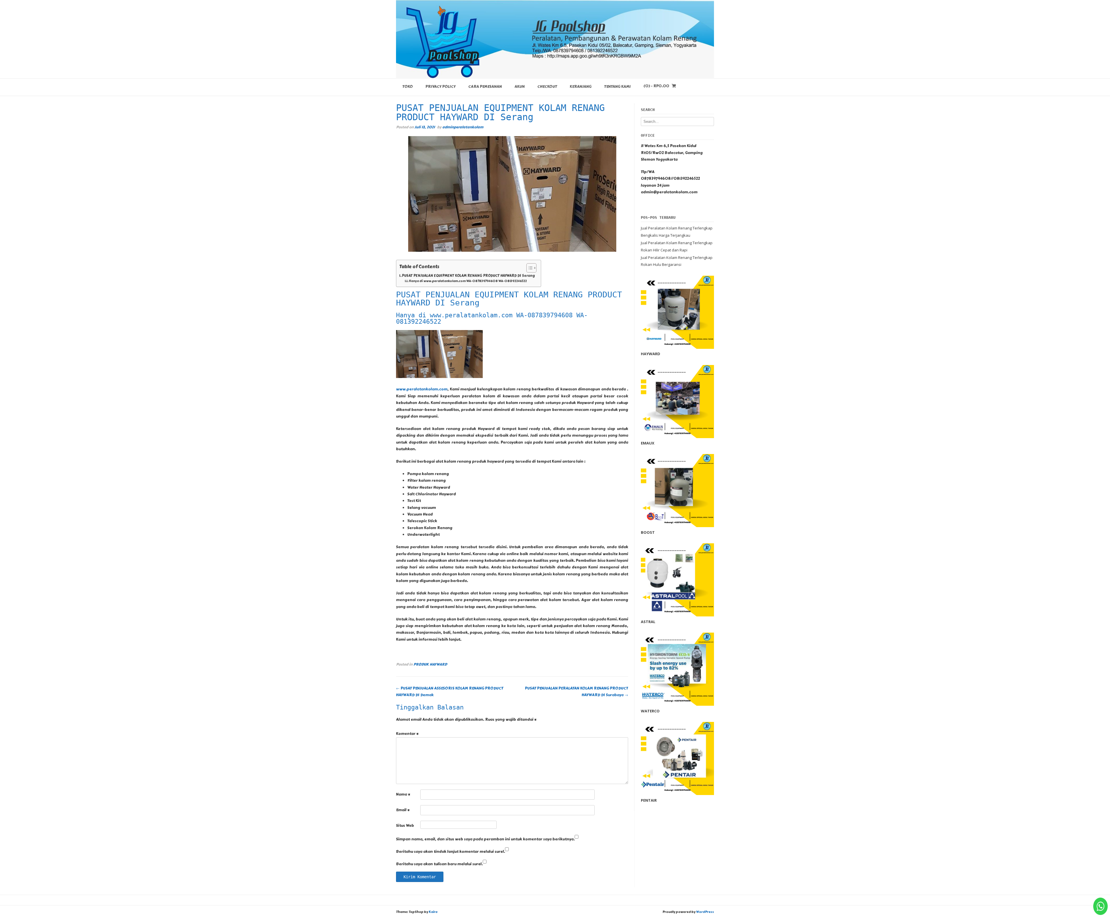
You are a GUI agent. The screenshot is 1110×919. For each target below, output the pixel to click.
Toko (407, 87)
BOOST (648, 532)
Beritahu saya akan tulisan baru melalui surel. (439, 864)
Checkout (547, 87)
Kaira (433, 911)
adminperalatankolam (462, 127)
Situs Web (405, 826)
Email (403, 810)
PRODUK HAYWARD (430, 664)
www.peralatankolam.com (421, 389)
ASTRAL (648, 621)
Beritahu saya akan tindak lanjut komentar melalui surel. (450, 852)
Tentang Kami (617, 87)
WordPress (705, 911)
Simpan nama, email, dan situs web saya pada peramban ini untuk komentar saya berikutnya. (485, 839)
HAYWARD (650, 353)
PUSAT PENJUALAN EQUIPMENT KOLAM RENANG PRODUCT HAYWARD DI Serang (468, 275)
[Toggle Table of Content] (528, 268)
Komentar (407, 734)
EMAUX (647, 443)
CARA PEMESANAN (485, 87)
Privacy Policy (441, 87)
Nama (403, 794)
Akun (520, 87)
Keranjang (580, 87)
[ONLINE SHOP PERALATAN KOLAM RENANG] (555, 39)
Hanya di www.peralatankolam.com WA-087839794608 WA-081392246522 (468, 281)
